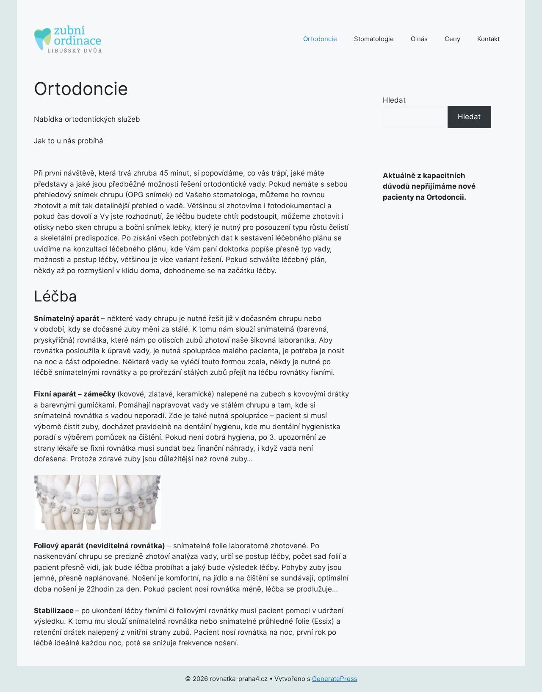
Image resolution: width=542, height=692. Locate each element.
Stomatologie (374, 39)
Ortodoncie (320, 39)
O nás (419, 39)
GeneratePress (334, 679)
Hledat (394, 100)
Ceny (452, 39)
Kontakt (488, 39)
